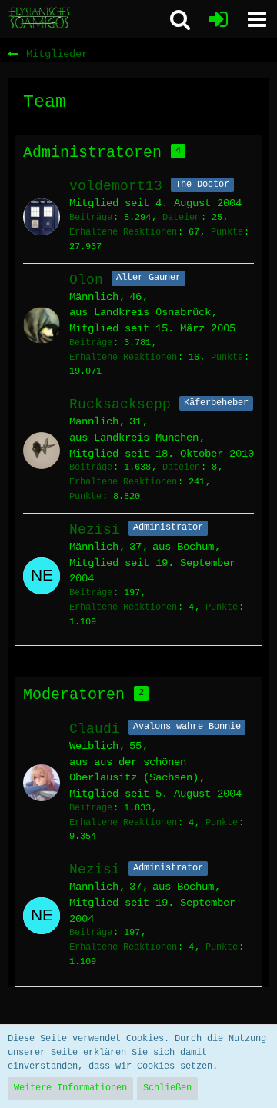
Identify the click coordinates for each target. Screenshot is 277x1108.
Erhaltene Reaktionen (123, 232)
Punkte (227, 232)
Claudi (94, 729)
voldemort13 (115, 186)
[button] (257, 19)
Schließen (167, 1088)
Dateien (181, 217)
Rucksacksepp (120, 404)
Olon (86, 280)
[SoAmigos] (40, 18)
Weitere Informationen (70, 1088)
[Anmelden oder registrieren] (218, 19)
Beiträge (90, 217)
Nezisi (94, 529)
